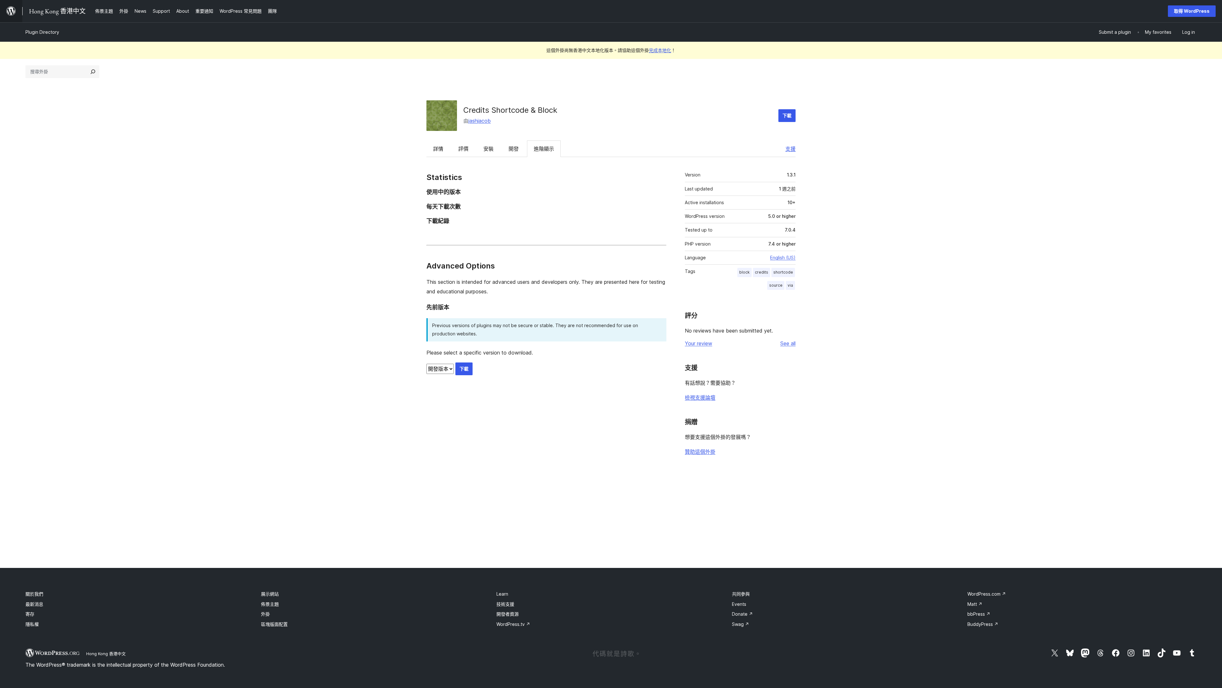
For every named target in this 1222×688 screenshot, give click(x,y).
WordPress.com (986, 594)
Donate (742, 614)
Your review (698, 343)
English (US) (783, 257)
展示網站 (270, 594)
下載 (787, 115)
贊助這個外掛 (700, 451)
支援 (790, 149)
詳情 (438, 149)
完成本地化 (660, 50)
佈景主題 (270, 604)
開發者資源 (507, 614)
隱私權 (32, 624)
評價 (463, 149)
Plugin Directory (42, 32)
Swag (740, 624)
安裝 (488, 149)
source (776, 285)
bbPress (978, 614)
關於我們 (34, 594)
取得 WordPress (1192, 11)
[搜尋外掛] (93, 71)
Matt (974, 604)
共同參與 (741, 594)
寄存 (29, 614)
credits (761, 272)
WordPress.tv (513, 624)
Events (739, 604)
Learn (502, 594)
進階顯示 (544, 149)
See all (788, 343)
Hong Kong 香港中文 (106, 653)
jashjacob (479, 121)
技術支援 (505, 604)
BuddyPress (982, 624)
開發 (514, 149)
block (744, 272)
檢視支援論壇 (700, 397)
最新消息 (34, 604)
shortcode (783, 272)
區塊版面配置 (274, 624)
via (790, 285)
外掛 (265, 614)
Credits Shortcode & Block (510, 110)
